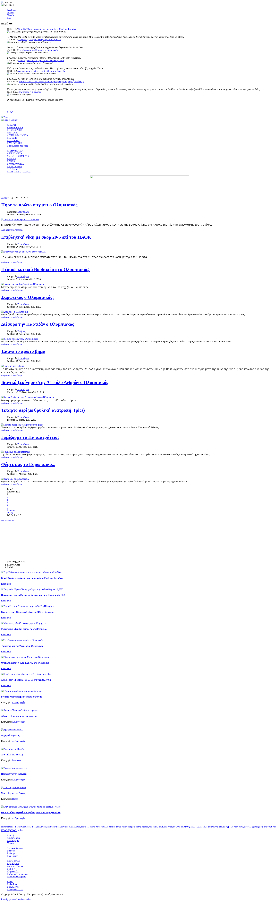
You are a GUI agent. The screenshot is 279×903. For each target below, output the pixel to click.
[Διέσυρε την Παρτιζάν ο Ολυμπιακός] (19, 339)
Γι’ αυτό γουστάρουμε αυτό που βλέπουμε (21, 696)
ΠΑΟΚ (199, 827)
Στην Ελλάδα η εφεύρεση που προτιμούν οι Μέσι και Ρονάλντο (47, 29)
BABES (11, 161)
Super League (56, 827)
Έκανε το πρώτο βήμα (23, 351)
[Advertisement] (23, 540)
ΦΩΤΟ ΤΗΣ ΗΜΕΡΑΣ (18, 156)
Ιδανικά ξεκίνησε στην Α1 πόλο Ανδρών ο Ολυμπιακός (54, 382)
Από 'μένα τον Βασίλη (12, 754)
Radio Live (12, 884)
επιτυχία (242, 827)
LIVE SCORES (14, 143)
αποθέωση (223, 827)
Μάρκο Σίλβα (115, 827)
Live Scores (12, 856)
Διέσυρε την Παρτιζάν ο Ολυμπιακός (37, 324)
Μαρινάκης (127, 827)
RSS (9, 18)
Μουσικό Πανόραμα (16, 876)
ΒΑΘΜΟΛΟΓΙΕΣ (15, 164)
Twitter (10, 12)
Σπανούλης (213, 827)
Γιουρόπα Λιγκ (94, 827)
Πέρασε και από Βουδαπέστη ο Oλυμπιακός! (45, 269)
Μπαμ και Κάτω (160, 827)
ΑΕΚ (71, 827)
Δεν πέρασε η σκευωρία (29, 92)
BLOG (10, 112)
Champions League (30, 826)
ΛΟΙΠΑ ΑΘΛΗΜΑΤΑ (17, 135)
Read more (6, 584)
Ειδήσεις (21, 331)
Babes (15, 799)
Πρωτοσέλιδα (13, 861)
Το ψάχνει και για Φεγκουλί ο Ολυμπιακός (38, 50)
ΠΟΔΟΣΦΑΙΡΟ (14, 130)
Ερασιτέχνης (23, 212)
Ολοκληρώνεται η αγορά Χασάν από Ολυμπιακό (41, 60)
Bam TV (11, 868)
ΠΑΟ (193, 827)
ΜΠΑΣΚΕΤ (12, 132)
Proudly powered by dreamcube (16, 899)
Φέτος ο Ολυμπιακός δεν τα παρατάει (19, 716)
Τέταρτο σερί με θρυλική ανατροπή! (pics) (43, 410)
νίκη (275, 827)
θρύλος (249, 827)
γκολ (236, 827)
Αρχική (4, 197)
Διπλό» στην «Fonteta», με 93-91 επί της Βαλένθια (41, 71)
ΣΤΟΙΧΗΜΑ (13, 140)
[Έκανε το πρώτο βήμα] (12, 366)
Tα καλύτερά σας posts (17, 146)
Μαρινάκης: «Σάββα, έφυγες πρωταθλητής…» (39, 39)
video (66, 827)
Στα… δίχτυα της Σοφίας (13, 793)
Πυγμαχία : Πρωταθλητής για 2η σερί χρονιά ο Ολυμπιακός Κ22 (33, 595)
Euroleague (44, 827)
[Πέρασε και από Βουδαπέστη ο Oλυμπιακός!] (23, 284)
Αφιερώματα (13, 863)
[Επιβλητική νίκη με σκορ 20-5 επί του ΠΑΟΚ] (23, 251)
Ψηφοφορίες (12, 871)
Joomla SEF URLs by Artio (7, 520)
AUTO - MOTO (15, 169)
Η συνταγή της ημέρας (17, 874)
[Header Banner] (9, 120)
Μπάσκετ (16, 760)
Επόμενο (11, 510)
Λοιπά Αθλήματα (15, 848)
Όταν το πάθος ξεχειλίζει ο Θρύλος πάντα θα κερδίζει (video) (31, 812)
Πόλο (205, 827)
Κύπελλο (105, 827)
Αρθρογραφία (18, 702)
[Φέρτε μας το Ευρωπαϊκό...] (15, 479)
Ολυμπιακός (183, 826)
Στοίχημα (11, 853)
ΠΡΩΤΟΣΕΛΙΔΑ (15, 150)
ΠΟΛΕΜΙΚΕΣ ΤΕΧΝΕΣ (19, 171)
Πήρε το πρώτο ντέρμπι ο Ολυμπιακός (39, 204)
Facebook (11, 10)
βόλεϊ (231, 827)
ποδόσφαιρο (9, 830)
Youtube (11, 15)
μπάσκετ (268, 826)
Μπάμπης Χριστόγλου (142, 827)
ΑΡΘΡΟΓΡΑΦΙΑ (15, 127)
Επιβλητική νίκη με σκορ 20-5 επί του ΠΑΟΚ (46, 237)
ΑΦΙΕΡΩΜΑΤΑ (14, 153)
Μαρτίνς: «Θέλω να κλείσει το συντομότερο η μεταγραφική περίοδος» (51, 81)
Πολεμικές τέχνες (15, 889)
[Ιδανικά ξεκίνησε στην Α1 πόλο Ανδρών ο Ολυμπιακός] (28, 397)
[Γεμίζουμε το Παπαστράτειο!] (16, 452)
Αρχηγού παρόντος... (11, 735)
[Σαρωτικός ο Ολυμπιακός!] (14, 312)
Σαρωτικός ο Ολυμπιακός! (27, 297)
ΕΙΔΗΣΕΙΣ (12, 138)
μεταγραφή (258, 827)
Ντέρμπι (172, 827)
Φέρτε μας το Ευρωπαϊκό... (28, 464)
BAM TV (11, 158)
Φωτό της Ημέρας (15, 866)
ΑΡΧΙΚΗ (11, 125)
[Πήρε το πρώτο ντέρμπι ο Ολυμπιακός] (20, 219)
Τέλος (9, 512)
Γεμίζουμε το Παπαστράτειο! (30, 437)
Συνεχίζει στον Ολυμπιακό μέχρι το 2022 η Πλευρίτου (27, 612)
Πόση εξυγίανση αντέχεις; (14, 774)
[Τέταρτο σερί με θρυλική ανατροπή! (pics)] (22, 424)
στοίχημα (21, 830)
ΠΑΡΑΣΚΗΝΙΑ (14, 166)
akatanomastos (8, 827)
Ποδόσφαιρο (13, 840)
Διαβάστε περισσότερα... (12, 230)
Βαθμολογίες (13, 887)
